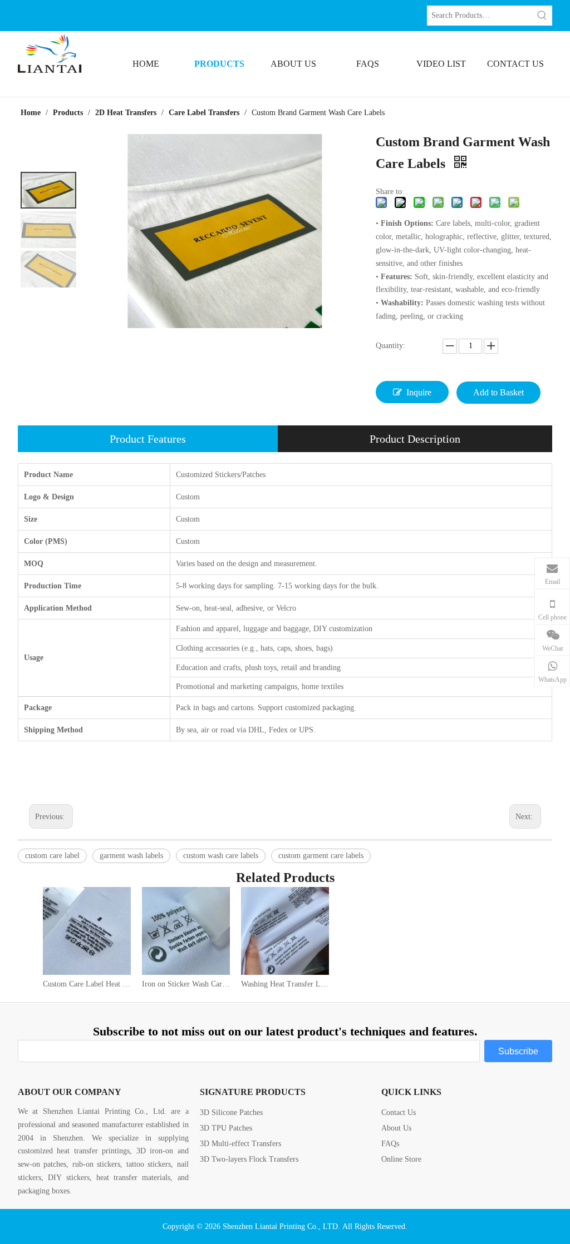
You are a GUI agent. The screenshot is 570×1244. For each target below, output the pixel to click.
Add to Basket (498, 392)
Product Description (415, 439)
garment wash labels (131, 855)
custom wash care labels (220, 855)
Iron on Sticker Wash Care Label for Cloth (186, 984)
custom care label (52, 855)
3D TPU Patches (226, 1128)
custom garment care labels (320, 855)
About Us (396, 1128)
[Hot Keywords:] (542, 16)
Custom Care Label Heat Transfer (87, 984)
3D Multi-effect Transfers (240, 1143)
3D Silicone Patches (231, 1112)
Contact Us (398, 1112)
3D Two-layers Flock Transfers (249, 1159)
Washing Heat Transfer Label (285, 984)
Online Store (401, 1159)
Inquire (418, 392)
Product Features (148, 439)
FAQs (390, 1143)
